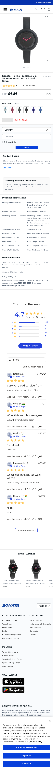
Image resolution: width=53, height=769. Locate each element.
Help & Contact (36, 627)
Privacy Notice (8, 655)
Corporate (34, 631)
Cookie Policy (7, 666)
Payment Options (9, 620)
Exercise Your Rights (10, 638)
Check (26, 147)
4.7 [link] (17, 85)
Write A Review (30, 346)
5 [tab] (31, 68)
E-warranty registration (11, 634)
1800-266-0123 (36, 620)
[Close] (49, 721)
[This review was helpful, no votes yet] (33, 396)
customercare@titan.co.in (40, 624)
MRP (4, 94)
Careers (33, 634)
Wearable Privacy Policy (12, 659)
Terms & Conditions (10, 652)
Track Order (7, 624)
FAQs (4, 631)
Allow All (26, 763)
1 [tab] (24, 68)
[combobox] (34, 367)
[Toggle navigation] (6, 9)
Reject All (26, 755)
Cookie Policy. (36, 742)
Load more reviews (26, 530)
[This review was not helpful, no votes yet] (39, 396)
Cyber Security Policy (11, 663)
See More (7, 168)
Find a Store (7, 627)
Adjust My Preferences (27, 747)
